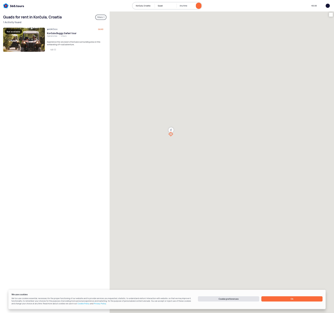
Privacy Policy (100, 303)
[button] (171, 130)
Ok (292, 298)
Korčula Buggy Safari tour (61, 33)
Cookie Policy (83, 303)
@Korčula (52, 29)
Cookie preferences (229, 298)
